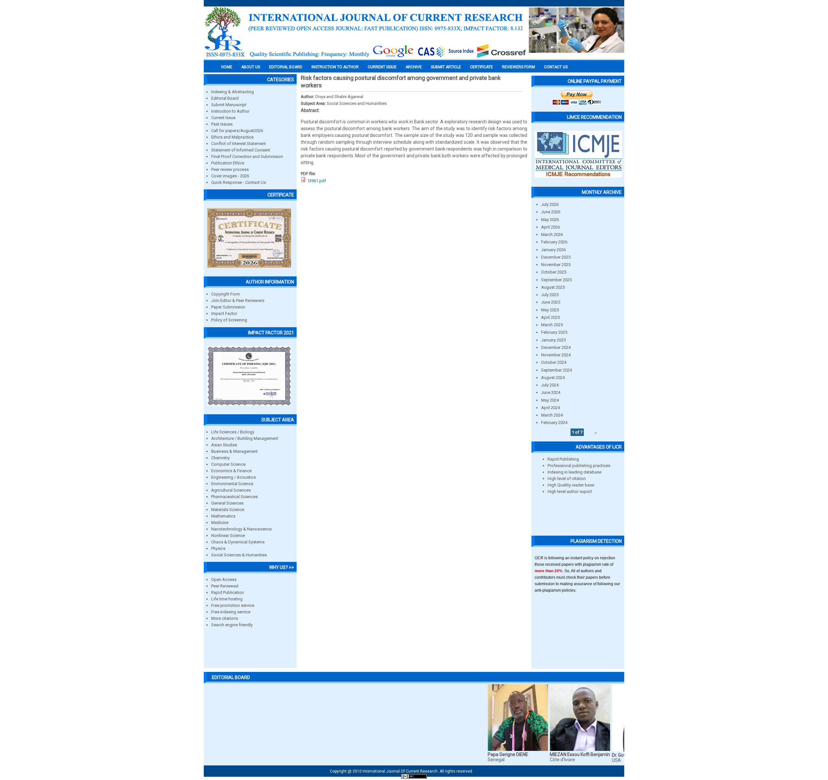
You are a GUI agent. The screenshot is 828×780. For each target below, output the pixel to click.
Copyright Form (225, 294)
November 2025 (556, 264)
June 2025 (550, 302)
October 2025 (553, 272)
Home (226, 67)
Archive (414, 67)
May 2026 (550, 219)
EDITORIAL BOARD (285, 67)
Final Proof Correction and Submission (247, 156)
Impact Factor (224, 313)
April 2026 (550, 227)
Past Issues (222, 124)
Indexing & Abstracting (232, 91)
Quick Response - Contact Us (238, 182)
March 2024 (552, 415)
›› (595, 432)
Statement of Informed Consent (240, 150)
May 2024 (550, 400)
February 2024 (554, 422)
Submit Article (446, 67)
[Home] (365, 57)
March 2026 (552, 234)
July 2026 (550, 204)
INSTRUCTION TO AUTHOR (335, 67)
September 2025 (556, 279)
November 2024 (556, 354)
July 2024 (550, 385)
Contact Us (556, 67)
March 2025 (552, 324)
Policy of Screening (229, 320)
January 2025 (553, 340)
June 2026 (550, 211)
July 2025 (550, 294)
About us (250, 67)
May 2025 (550, 309)
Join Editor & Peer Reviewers (237, 300)
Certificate (481, 67)
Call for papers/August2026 (237, 130)
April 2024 (550, 407)
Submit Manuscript (228, 104)
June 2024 (550, 392)
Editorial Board (225, 98)
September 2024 (556, 370)
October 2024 (553, 362)
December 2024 (556, 347)
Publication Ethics (227, 163)
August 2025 (553, 287)
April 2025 (550, 317)
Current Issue (382, 67)
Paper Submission (228, 307)
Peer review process (230, 169)
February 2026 (554, 242)
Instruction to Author (230, 111)
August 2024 (553, 377)
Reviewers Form (518, 67)
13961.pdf (316, 180)
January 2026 (553, 249)
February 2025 (554, 332)
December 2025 (556, 257)
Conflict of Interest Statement (238, 143)
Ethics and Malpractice (232, 137)
